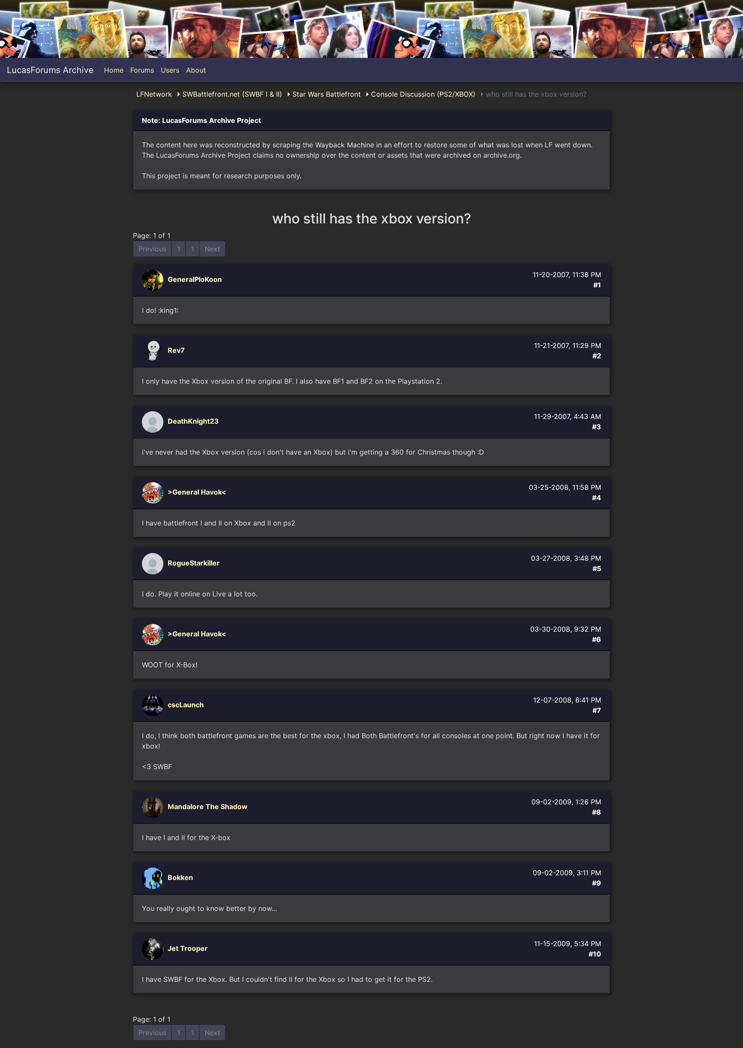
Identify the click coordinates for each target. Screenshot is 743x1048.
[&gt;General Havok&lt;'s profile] (154, 492)
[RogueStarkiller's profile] (154, 563)
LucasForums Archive (50, 70)
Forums (142, 70)
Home (113, 70)
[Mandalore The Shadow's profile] (154, 807)
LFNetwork (154, 94)
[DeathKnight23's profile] (154, 421)
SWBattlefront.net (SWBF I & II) (231, 94)
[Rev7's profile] (154, 350)
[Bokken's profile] (154, 878)
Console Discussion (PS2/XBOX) (422, 94)
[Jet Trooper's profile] (154, 948)
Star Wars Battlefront (325, 94)
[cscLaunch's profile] (154, 705)
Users (170, 70)
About (196, 70)
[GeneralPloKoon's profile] (154, 279)
